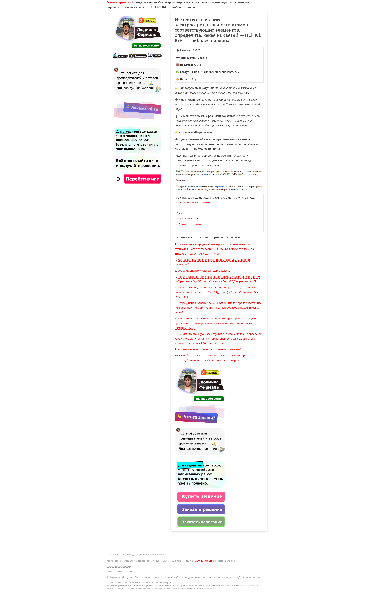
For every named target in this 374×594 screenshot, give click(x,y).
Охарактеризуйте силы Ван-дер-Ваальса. (204, 270)
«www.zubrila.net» (203, 560)
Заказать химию (189, 218)
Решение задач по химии (195, 202)
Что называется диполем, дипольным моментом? (209, 349)
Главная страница (118, 2)
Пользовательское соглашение (119, 566)
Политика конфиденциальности (119, 571)
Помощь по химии (190, 224)
